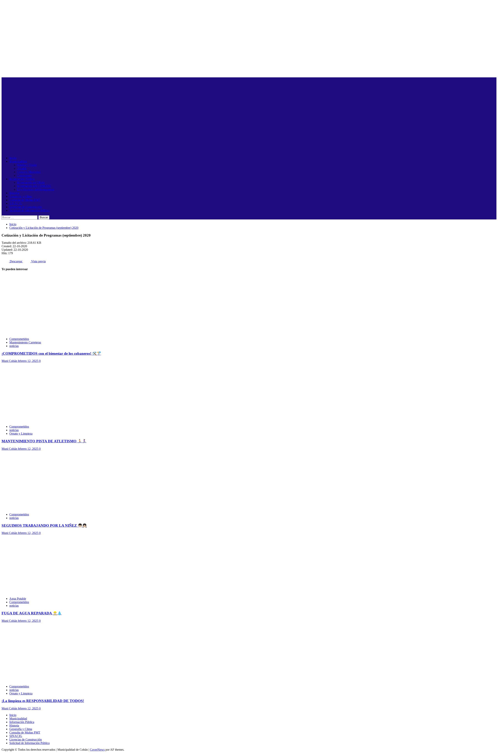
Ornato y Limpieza (20, 433)
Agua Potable (17, 598)
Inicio (12, 158)
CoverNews (97, 749)
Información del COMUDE (34, 186)
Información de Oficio (30, 182)
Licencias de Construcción (25, 207)
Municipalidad (18, 161)
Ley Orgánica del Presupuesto (35, 189)
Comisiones (24, 175)
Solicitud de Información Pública (29, 210)
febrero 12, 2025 (28, 361)
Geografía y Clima (20, 196)
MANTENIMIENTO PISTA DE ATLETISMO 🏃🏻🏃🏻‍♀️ (44, 441)
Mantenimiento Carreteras (25, 342)
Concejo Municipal (29, 172)
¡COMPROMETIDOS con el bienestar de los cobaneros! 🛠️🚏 (51, 353)
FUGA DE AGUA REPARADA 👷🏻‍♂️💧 (32, 613)
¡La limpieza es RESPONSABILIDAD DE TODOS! (43, 701)
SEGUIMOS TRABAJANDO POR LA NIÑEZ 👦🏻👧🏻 (44, 525)
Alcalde (22, 168)
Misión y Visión (27, 165)
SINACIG (15, 203)
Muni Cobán (10, 361)
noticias (14, 346)
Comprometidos (19, 339)
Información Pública (21, 179)
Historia (14, 193)
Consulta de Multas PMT (24, 200)
